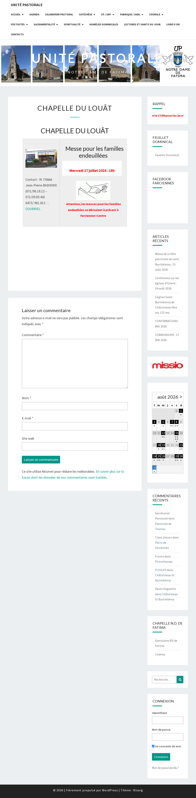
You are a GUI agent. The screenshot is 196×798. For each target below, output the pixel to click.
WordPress (110, 790)
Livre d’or (173, 24)
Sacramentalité (44, 24)
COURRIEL (33, 209)
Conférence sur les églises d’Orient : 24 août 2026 (167, 283)
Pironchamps (164, 561)
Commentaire (33, 335)
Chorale (154, 14)
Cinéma (160, 654)
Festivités (18, 24)
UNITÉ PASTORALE (26, 4)
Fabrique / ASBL (130, 14)
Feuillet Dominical (167, 155)
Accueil (15, 14)
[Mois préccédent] (154, 397)
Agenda (34, 14)
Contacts (17, 34)
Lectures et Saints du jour (142, 24)
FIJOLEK (160, 570)
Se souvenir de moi (167, 746)
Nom (26, 398)
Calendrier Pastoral (59, 14)
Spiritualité (72, 24)
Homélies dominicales (103, 24)
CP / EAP (106, 14)
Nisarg (138, 790)
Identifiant (159, 713)
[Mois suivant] (181, 397)
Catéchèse (85, 14)
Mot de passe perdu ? (165, 768)
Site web (28, 438)
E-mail (27, 418)
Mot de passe (161, 729)
